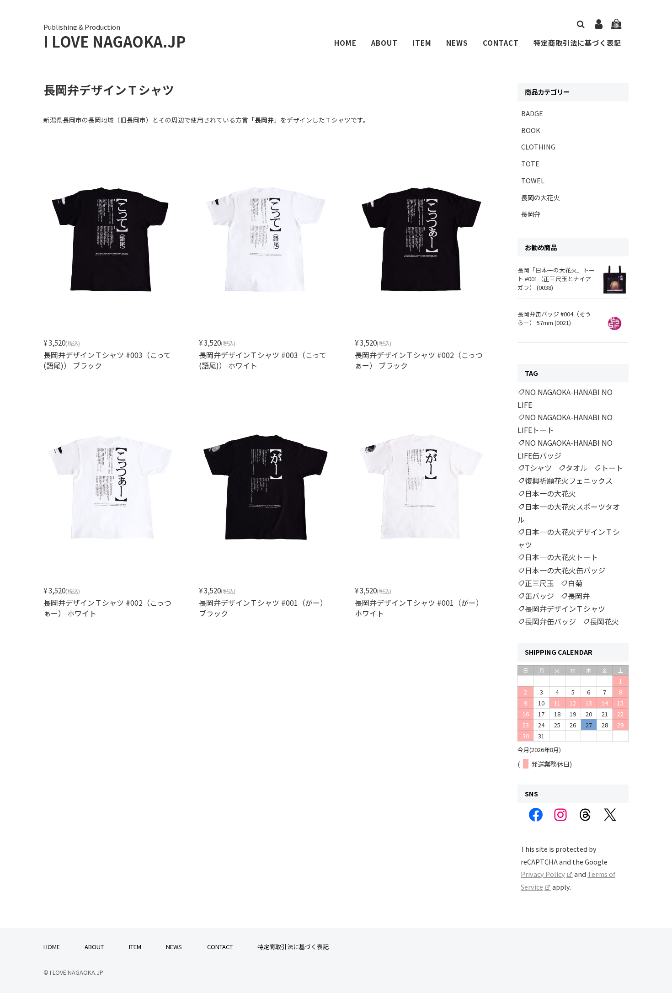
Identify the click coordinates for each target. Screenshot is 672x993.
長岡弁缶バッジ (550, 621)
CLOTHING (538, 146)
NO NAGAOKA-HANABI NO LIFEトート (565, 423)
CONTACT (501, 42)
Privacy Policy (543, 874)
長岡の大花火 (540, 197)
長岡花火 (604, 621)
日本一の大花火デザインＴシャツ (568, 538)
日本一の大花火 (550, 493)
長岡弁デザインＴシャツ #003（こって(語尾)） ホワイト (262, 359)
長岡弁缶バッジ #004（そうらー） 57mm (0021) (554, 318)
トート (612, 467)
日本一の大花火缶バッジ (565, 570)
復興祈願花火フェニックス (569, 480)
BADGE (532, 113)
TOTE (530, 163)
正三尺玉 (539, 582)
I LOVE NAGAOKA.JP (114, 41)
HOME (345, 42)
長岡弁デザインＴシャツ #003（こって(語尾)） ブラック (107, 359)
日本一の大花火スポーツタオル (568, 513)
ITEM (422, 42)
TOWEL (532, 180)
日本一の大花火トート (561, 556)
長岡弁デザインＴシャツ (565, 608)
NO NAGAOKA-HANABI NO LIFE (565, 398)
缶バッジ (539, 595)
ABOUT (384, 42)
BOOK (530, 130)
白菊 (575, 582)
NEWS (457, 42)
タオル (576, 467)
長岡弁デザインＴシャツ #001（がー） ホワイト (419, 607)
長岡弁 (530, 214)
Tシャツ (538, 467)
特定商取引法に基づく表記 (577, 42)
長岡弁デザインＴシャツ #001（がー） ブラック (263, 607)
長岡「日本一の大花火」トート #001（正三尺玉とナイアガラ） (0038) (556, 279)
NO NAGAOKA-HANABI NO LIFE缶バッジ (565, 449)
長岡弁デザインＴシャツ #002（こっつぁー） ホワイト (107, 607)
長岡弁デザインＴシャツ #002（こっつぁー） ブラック (419, 359)
